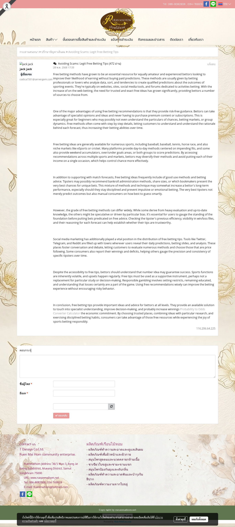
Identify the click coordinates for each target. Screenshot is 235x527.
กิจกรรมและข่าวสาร (151, 39)
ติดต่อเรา (176, 39)
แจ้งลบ (211, 64)
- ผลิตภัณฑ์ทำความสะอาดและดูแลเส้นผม (115, 449)
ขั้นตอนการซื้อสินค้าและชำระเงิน (84, 39)
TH (225, 4)
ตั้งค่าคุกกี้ (181, 519)
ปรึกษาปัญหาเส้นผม (53, 52)
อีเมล (24, 393)
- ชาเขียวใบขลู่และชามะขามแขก (109, 464)
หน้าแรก (35, 39)
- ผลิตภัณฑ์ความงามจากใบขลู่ (107, 484)
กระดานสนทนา (29, 52)
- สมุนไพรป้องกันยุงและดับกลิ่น (107, 469)
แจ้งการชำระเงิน (122, 39)
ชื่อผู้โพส (26, 384)
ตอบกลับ (62, 415)
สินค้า (50, 39)
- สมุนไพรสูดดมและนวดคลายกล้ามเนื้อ (113, 459)
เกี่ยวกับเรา (195, 39)
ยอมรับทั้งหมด (199, 519)
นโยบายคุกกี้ (50, 521)
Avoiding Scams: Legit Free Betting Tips (93, 52)
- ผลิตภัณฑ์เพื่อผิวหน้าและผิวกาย (109, 454)
